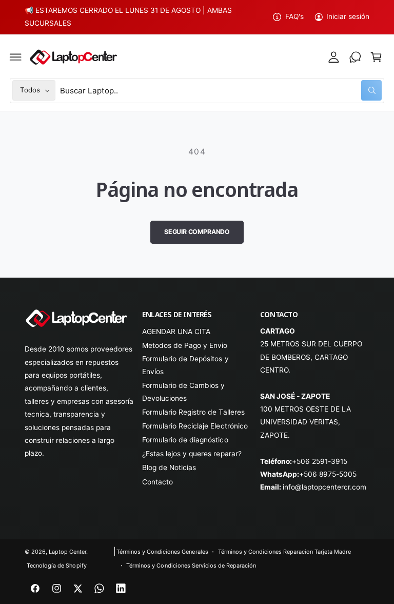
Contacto (157, 482)
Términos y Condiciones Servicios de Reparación (191, 565)
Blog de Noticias (169, 467)
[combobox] (220, 90)
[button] (16, 57)
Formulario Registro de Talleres (193, 412)
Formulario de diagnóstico (185, 440)
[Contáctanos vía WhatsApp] (355, 57)
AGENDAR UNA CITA (176, 331)
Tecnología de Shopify (56, 565)
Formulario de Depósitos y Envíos (185, 365)
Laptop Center (67, 551)
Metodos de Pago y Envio (184, 345)
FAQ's (294, 16)
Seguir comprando (197, 232)
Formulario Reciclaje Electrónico (194, 426)
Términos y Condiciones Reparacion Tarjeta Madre (284, 551)
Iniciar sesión (347, 16)
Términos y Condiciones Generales (162, 551)
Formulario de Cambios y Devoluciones (183, 391)
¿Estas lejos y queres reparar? (191, 454)
